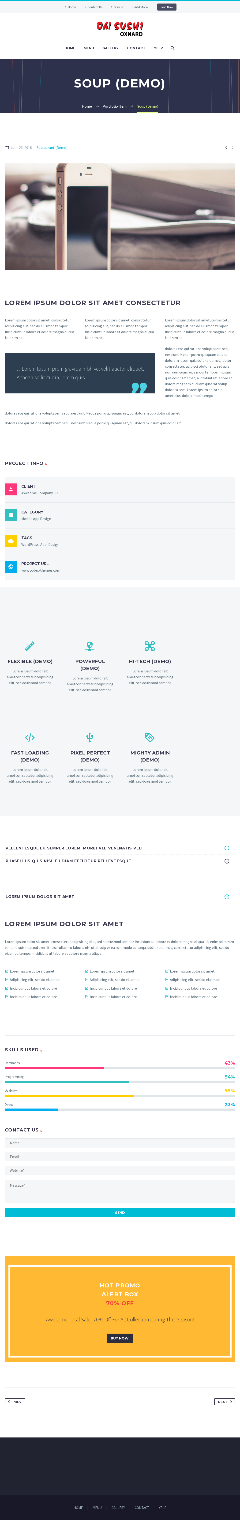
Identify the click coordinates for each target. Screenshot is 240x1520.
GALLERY (110, 48)
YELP (158, 48)
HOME (69, 48)
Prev (17, 1402)
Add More (141, 7)
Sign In (118, 7)
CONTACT (136, 48)
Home (72, 7)
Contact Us (95, 7)
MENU (89, 48)
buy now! (120, 1338)
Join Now (167, 7)
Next (223, 1402)
